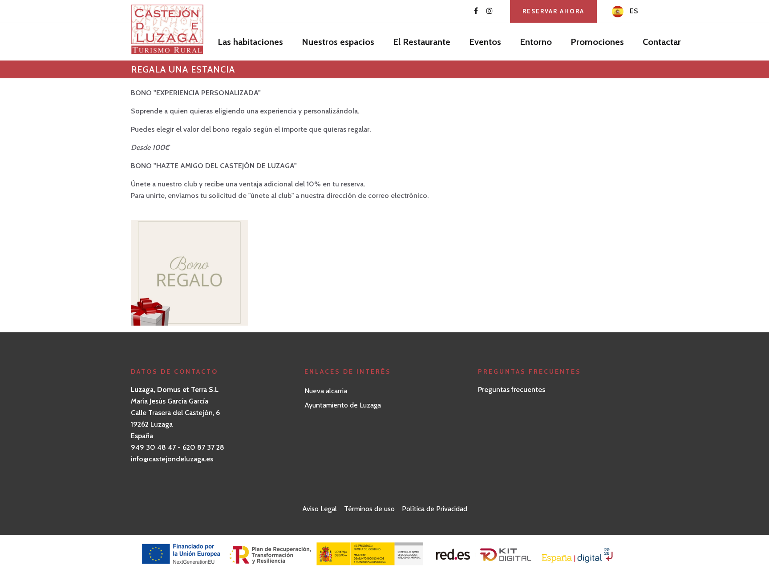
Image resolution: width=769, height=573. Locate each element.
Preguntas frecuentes (511, 389)
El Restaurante (421, 41)
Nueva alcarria (325, 391)
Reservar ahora (553, 11)
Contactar (662, 41)
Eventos (485, 41)
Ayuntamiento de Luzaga (342, 405)
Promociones (597, 41)
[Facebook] (476, 11)
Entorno (536, 41)
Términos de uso (369, 508)
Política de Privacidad (434, 508)
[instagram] (489, 11)
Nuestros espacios (338, 41)
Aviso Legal (319, 508)
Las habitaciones (250, 41)
